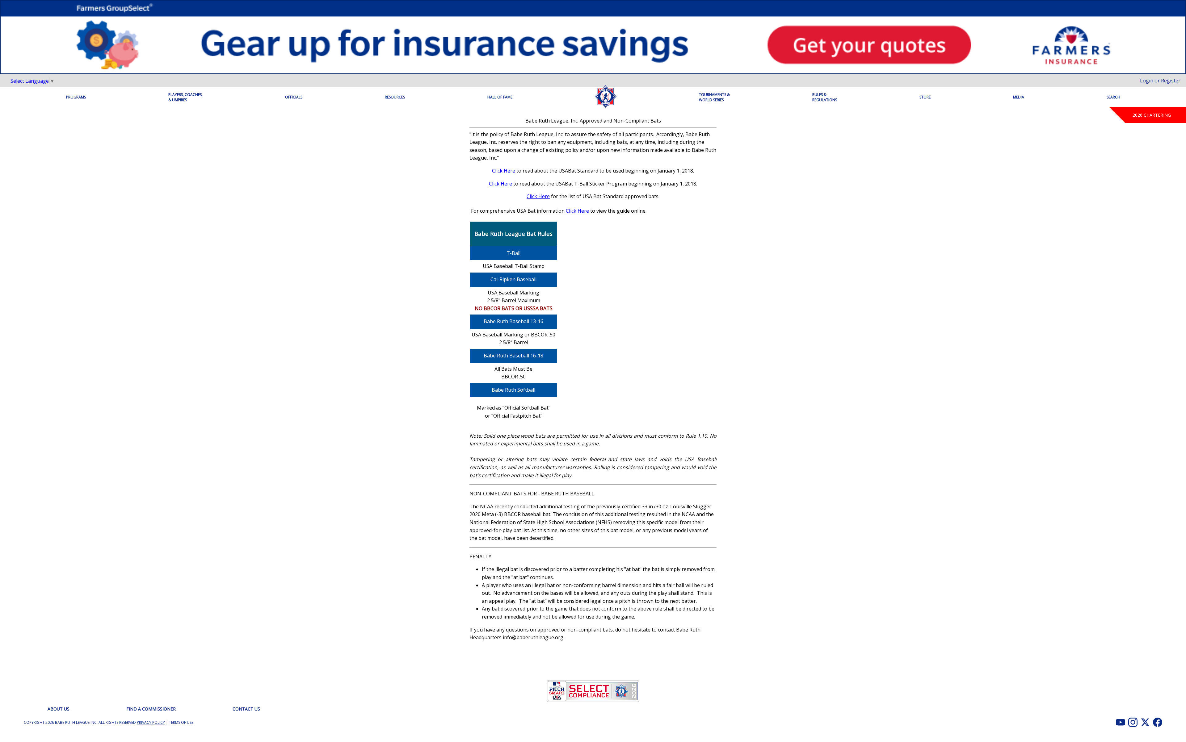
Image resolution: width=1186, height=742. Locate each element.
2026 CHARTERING (1152, 115)
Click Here (503, 170)
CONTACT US (246, 708)
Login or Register (1160, 80)
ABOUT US (58, 708)
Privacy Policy (151, 722)
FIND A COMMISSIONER (151, 708)
